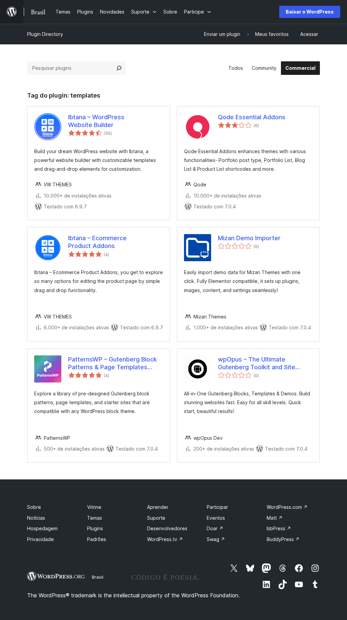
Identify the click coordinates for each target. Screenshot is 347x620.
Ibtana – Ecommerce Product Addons (97, 241)
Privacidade (40, 539)
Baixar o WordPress (310, 12)
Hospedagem (42, 528)
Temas (94, 518)
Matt (275, 518)
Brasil (97, 577)
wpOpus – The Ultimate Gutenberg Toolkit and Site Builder (256, 363)
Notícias (36, 518)
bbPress (279, 528)
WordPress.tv (165, 539)
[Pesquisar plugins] (119, 68)
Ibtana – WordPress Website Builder (96, 120)
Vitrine (94, 507)
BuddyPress (283, 539)
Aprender (157, 507)
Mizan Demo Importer (249, 238)
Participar (217, 507)
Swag (216, 539)
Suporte (156, 518)
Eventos (216, 518)
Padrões (96, 539)
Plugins (95, 528)
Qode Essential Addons (251, 117)
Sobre (34, 507)
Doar (215, 528)
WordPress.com (287, 507)
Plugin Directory (45, 34)
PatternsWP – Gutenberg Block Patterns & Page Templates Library (112, 363)
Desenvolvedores (167, 528)
